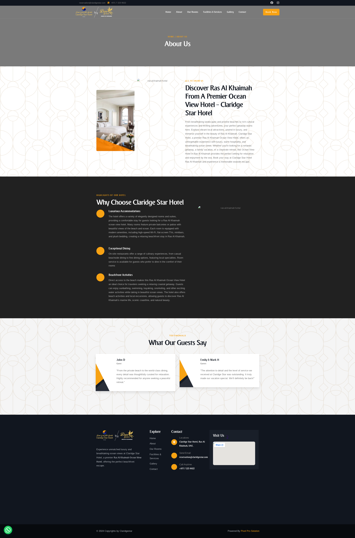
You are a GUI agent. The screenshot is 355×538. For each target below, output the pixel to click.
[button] (261, 376)
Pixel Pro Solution (250, 531)
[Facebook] (271, 2)
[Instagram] (278, 2)
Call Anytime (185, 464)
